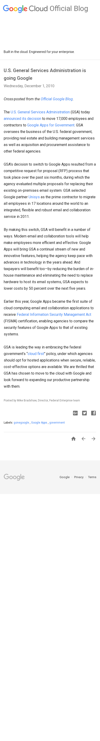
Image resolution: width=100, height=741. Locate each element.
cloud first (36, 353)
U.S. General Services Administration (40, 112)
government (57, 422)
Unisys (34, 197)
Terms (92, 477)
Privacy (79, 477)
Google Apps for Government (50, 125)
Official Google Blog (57, 99)
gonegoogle (22, 422)
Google (65, 477)
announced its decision (22, 118)
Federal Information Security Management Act (54, 314)
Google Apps (39, 422)
